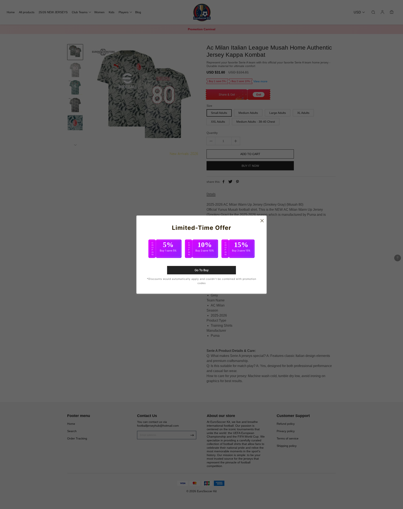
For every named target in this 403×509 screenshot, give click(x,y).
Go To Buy (202, 270)
